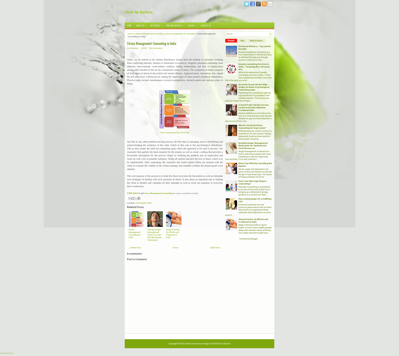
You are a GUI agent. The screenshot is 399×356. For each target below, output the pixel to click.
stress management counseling (149, 34)
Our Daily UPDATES (175, 25)
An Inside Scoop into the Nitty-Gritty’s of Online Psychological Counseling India (253, 87)
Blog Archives (256, 41)
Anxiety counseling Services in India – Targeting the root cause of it (254, 67)
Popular (231, 41)
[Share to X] (135, 198)
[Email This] (130, 198)
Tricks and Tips (6, 353)
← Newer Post (134, 247)
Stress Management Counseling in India (151, 43)
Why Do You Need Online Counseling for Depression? (252, 126)
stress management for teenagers (180, 34)
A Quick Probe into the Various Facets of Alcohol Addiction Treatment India (253, 107)
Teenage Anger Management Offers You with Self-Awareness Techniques (154, 234)
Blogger (253, 239)
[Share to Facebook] (138, 198)
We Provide (156, 25)
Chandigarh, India (143, 203)
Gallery (192, 25)
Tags (242, 41)
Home (129, 25)
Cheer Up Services (139, 12)
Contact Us (206, 25)
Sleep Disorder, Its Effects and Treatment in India (173, 233)
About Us (141, 25)
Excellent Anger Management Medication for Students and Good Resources (253, 146)
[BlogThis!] (133, 198)
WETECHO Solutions (221, 343)
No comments (155, 48)
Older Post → (216, 247)
